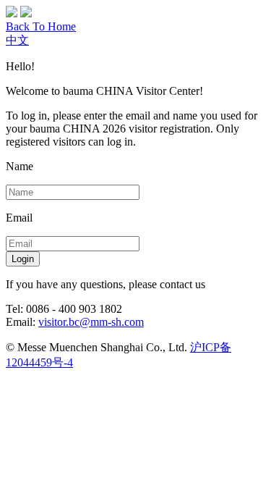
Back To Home (41, 26)
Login (23, 258)
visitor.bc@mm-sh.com (91, 322)
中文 (17, 40)
